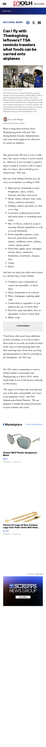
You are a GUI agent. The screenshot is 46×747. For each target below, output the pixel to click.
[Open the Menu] (4, 4)
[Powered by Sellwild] (39, 574)
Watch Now (38, 4)
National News (13, 22)
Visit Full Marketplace (34, 424)
